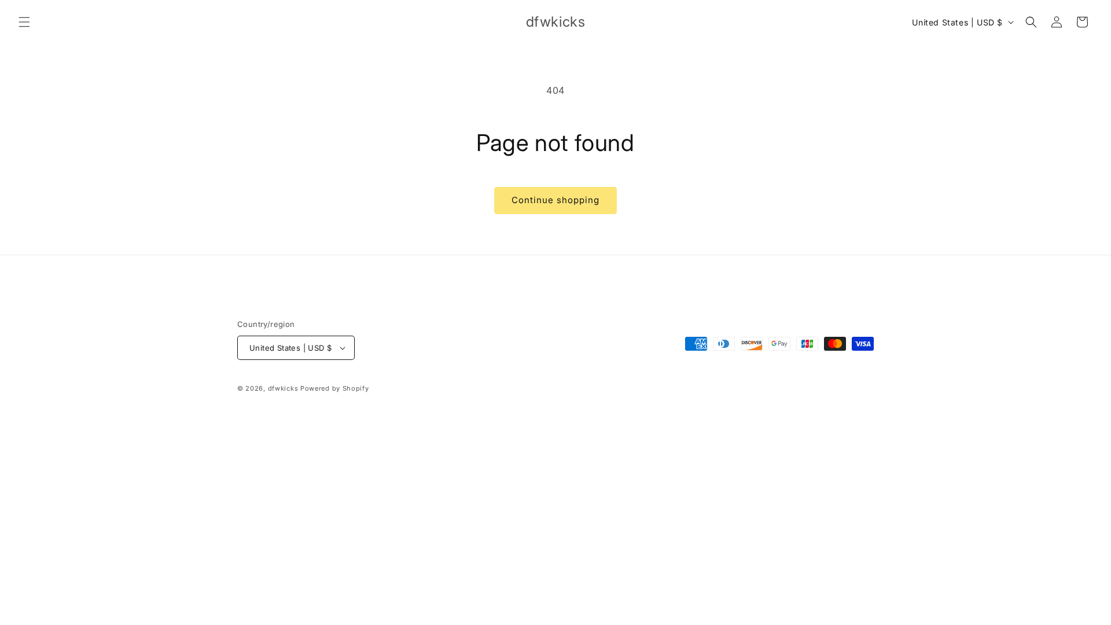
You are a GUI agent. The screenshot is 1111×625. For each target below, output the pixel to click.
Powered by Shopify (334, 388)
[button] (24, 22)
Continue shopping (555, 199)
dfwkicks (283, 388)
